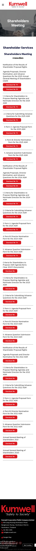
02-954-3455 (7, 530)
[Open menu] (3, 5)
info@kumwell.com (10, 532)
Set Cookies (27, 545)
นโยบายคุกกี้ (4, 547)
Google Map (7, 537)
